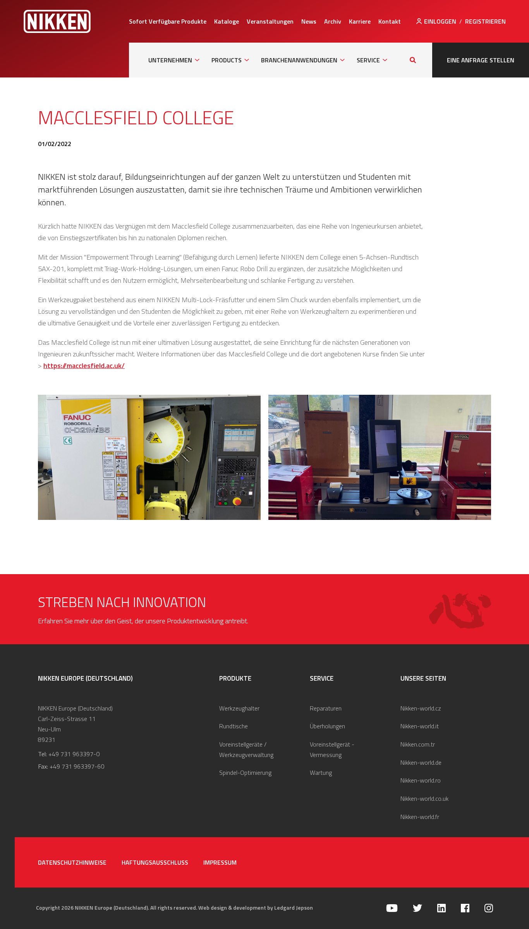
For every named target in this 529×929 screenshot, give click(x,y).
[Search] (413, 60)
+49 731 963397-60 (77, 766)
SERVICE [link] (368, 60)
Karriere (360, 21)
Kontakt (389, 21)
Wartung (321, 772)
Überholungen (327, 726)
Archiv (332, 21)
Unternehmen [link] (170, 60)
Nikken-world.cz (420, 708)
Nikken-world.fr (419, 816)
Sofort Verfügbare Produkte (167, 21)
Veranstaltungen (270, 21)
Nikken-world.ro (420, 780)
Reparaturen (326, 708)
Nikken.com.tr (417, 744)
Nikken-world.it (419, 726)
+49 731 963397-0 (74, 754)
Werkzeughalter (239, 708)
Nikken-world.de (420, 762)
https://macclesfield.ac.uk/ (84, 365)
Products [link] (226, 60)
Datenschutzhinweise (72, 862)
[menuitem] (167, 21)
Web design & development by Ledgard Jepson (255, 907)
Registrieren (485, 21)
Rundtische (233, 726)
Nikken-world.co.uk (424, 798)
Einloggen (440, 21)
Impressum (220, 862)
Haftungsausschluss (155, 862)
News (308, 21)
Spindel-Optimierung (245, 772)
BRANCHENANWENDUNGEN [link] (299, 60)
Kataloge (226, 21)
